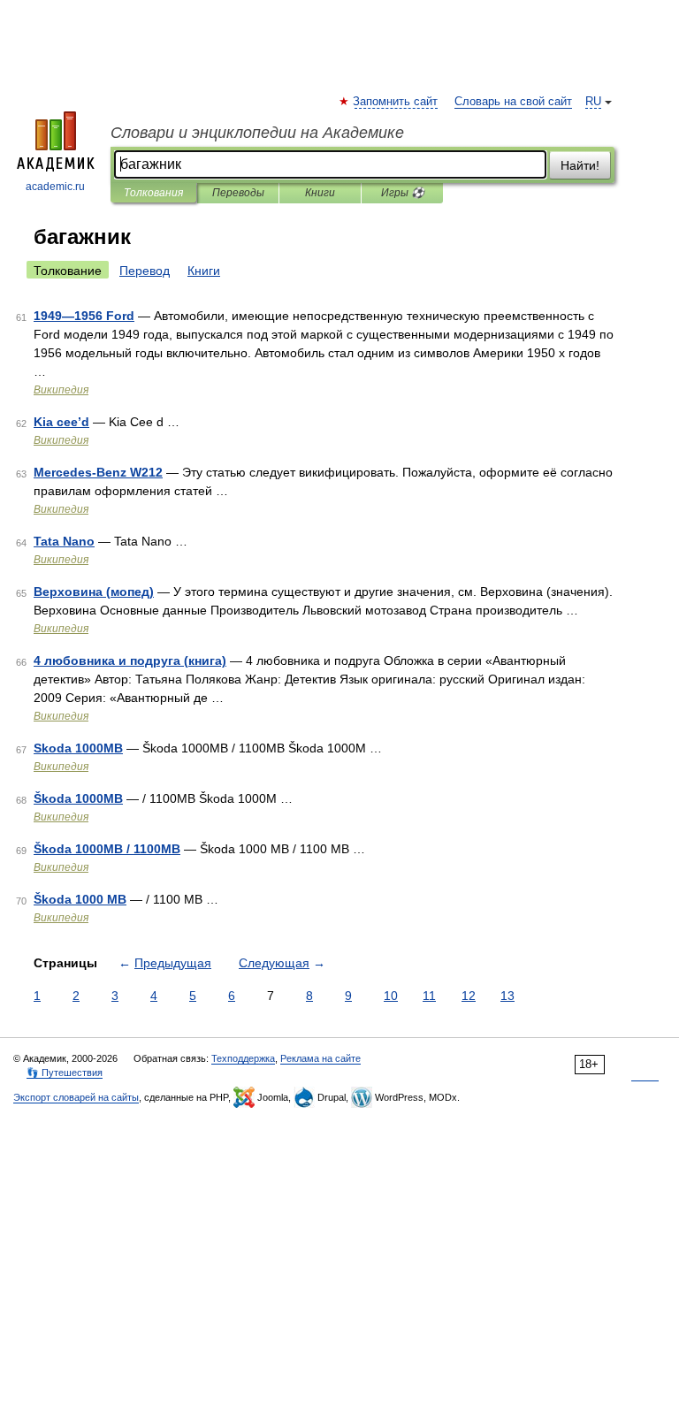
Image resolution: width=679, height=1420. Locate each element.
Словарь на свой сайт (513, 101)
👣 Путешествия (65, 1072)
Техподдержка (243, 1058)
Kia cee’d (61, 422)
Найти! (580, 165)
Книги (320, 193)
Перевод (144, 270)
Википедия (61, 390)
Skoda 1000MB (78, 748)
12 (469, 996)
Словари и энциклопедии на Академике (257, 132)
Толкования (153, 193)
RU (593, 101)
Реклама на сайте (320, 1058)
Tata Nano (64, 541)
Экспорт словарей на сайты (76, 1097)
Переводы (238, 193)
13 (507, 996)
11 (429, 996)
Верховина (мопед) (94, 591)
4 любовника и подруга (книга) (130, 660)
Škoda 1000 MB (80, 899)
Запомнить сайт (396, 101)
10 (391, 996)
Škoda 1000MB (78, 798)
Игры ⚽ (402, 193)
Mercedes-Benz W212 (98, 472)
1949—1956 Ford (84, 316)
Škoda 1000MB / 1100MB (107, 849)
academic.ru (55, 186)
